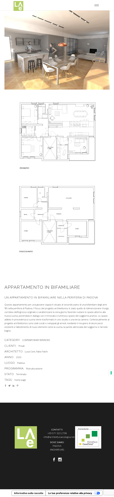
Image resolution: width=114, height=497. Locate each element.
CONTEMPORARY (30, 340)
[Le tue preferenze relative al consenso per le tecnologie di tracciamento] (111, 373)
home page (20, 379)
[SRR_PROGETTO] (57, 133)
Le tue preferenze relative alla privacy (70, 493)
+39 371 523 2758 (57, 433)
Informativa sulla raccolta (28, 493)
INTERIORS (45, 340)
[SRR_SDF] (57, 217)
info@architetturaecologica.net (59, 436)
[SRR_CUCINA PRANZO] (57, 50)
